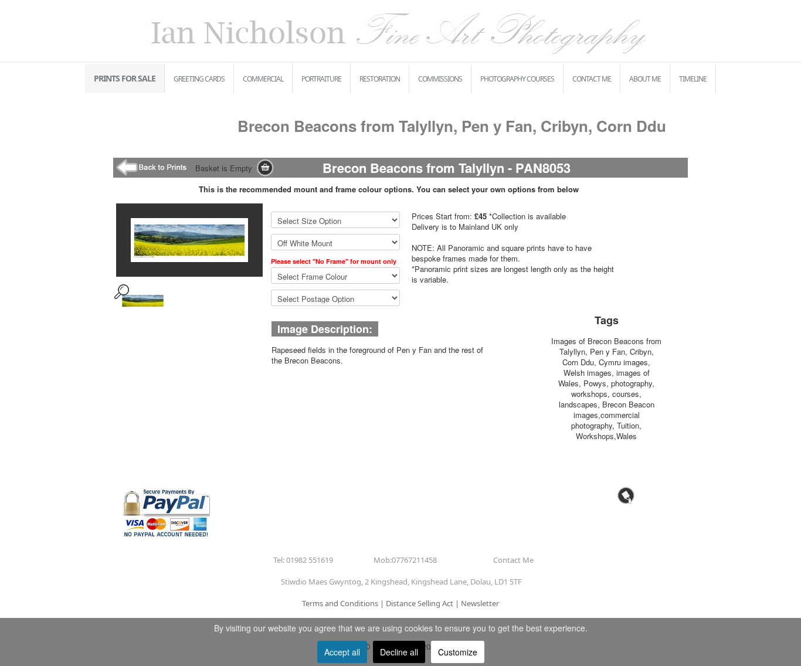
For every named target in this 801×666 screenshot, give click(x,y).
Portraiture (321, 79)
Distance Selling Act (419, 603)
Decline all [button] (399, 652)
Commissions (440, 79)
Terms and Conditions (340, 603)
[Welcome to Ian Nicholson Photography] (400, 29)
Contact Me (591, 79)
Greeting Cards (199, 79)
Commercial (263, 79)
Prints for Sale (124, 78)
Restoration (379, 79)
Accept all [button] (342, 652)
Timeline (693, 79)
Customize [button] (457, 652)
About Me (645, 79)
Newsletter (480, 603)
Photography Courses (517, 79)
